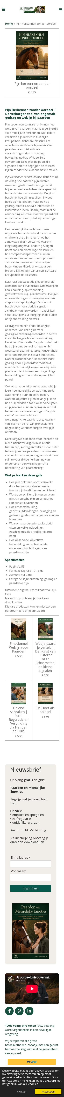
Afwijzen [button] (21, 1091)
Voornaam (18, 871)
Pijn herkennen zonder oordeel (36, 24)
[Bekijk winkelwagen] (60, 9)
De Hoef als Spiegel (45, 710)
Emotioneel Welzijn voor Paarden (18, 647)
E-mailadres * (21, 858)
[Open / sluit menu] (4, 9)
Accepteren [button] (48, 1091)
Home (9, 24)
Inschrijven (31, 888)
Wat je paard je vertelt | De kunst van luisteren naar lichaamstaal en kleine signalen (45, 657)
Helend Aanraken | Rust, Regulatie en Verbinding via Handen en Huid (18, 719)
